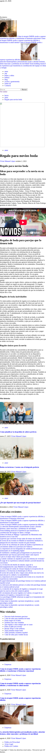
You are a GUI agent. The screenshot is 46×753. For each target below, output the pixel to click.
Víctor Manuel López (8, 161)
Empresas (7, 664)
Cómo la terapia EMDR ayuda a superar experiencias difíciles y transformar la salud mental (22, 40)
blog (6, 79)
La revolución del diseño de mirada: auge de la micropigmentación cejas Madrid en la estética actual (18, 566)
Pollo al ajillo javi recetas (13, 627)
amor (6, 71)
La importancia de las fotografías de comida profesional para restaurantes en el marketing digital (21, 550)
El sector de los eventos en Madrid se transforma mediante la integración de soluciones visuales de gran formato (21, 542)
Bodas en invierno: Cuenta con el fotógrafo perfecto (19, 467)
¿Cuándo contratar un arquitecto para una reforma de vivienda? (22, 559)
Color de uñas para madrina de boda (17, 618)
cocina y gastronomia (11, 81)
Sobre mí (7, 83)
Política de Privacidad (12, 742)
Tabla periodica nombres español (16, 633)
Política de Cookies (11, 746)
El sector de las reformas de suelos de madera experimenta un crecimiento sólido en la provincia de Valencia (21, 546)
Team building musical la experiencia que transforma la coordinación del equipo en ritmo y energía (23, 66)
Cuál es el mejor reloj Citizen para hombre (15, 557)
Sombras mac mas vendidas (14, 622)
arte (5, 73)
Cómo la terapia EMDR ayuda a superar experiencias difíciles (21, 524)
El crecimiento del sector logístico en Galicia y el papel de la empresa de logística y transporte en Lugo (21, 594)
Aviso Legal (8, 744)
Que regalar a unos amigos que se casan (18, 624)
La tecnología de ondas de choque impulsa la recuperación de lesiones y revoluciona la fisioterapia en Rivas (21, 570)
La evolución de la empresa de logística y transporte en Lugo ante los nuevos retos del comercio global (21, 590)
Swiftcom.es (11, 9)
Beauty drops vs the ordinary (14, 629)
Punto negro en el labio (12, 620)
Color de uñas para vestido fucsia (16, 635)
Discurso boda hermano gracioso (16, 616)
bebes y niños (9, 75)
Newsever (36, 750)
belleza (6, 77)
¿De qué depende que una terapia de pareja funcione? (20, 503)
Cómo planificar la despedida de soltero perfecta (18, 432)
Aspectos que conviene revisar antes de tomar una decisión (20, 539)
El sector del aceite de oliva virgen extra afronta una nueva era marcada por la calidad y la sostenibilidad (22, 574)
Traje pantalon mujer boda (13, 631)
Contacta (7, 85)
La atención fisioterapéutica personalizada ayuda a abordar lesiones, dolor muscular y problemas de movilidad (22, 62)
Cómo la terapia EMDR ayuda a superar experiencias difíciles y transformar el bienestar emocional (23, 37)
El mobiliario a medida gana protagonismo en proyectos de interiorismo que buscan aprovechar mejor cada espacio (20, 554)
